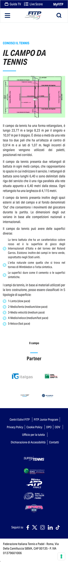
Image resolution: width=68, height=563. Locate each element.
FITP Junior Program (46, 419)
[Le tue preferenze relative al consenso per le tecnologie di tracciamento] (61, 556)
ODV (57, 427)
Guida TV (15, 4)
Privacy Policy (15, 427)
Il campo (34, 343)
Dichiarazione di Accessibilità (28, 442)
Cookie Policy (34, 427)
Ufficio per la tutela (33, 435)
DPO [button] (49, 427)
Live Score (36, 4)
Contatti (54, 442)
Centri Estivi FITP (20, 419)
